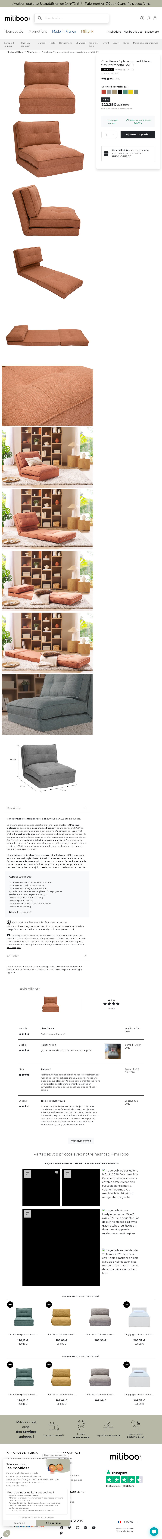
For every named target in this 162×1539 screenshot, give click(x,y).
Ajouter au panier (138, 134)
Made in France (64, 31)
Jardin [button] (116, 43)
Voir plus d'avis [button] (80, 1140)
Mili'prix (87, 31)
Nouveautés (13, 31)
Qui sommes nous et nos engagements (27, 1458)
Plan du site (63, 1471)
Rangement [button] (65, 43)
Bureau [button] (42, 43)
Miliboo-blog (64, 1497)
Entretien (13, 955)
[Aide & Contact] (142, 18)
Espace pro (152, 31)
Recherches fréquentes (70, 1480)
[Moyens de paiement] (30, 1526)
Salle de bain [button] (93, 44)
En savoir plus (14, 947)
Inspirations (114, 31)
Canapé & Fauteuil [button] (9, 44)
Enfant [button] (106, 43)
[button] (41, 1188)
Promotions (37, 31)
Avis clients (63, 1467)
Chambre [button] (80, 43)
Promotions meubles (68, 1475)
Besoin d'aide (65, 1458)
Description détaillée (109, 73)
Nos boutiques (133, 31)
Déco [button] (126, 43)
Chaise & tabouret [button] (25, 44)
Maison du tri (67, 929)
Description (14, 808)
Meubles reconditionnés (145, 43)
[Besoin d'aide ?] (154, 1531)
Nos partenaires (66, 1502)
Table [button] (52, 43)
